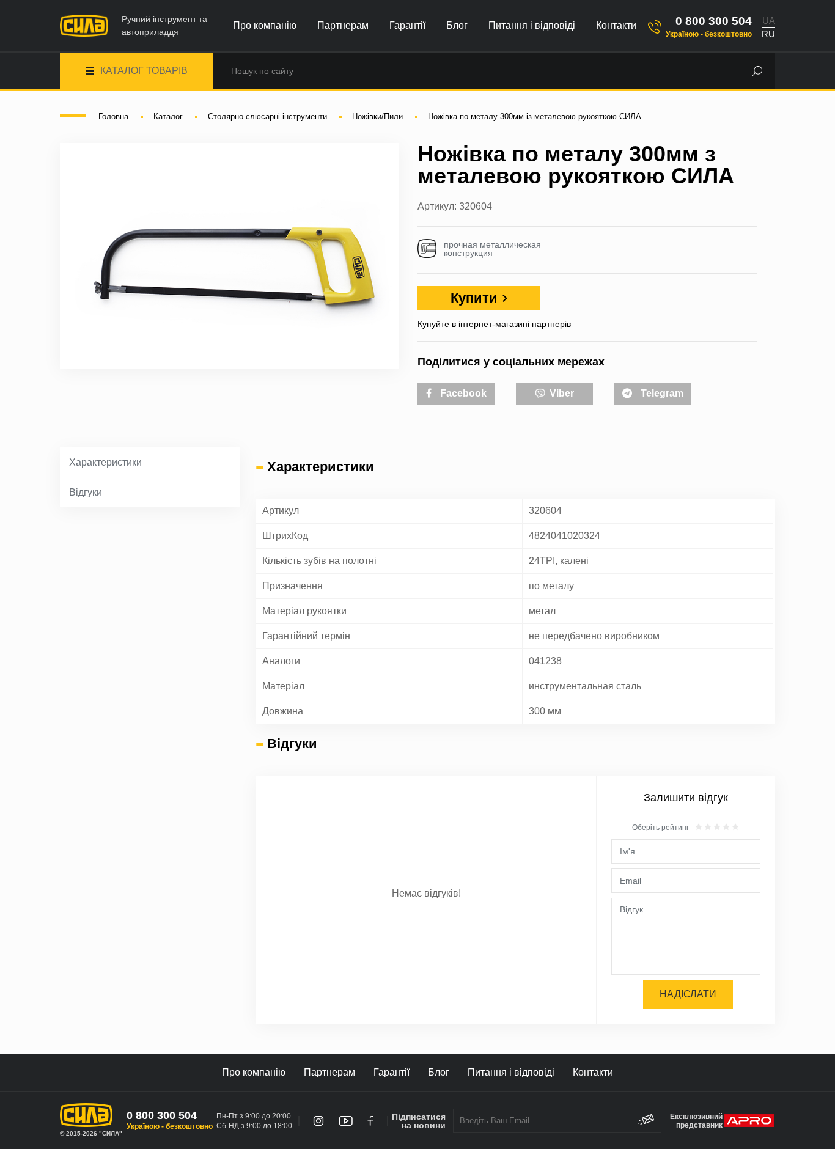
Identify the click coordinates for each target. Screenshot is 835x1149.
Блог (457, 25)
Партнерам (343, 25)
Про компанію (264, 25)
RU (768, 34)
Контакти (616, 25)
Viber (560, 393)
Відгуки (85, 492)
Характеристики (105, 462)
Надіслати (688, 994)
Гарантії (407, 25)
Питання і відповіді (531, 25)
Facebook (462, 393)
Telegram (660, 393)
